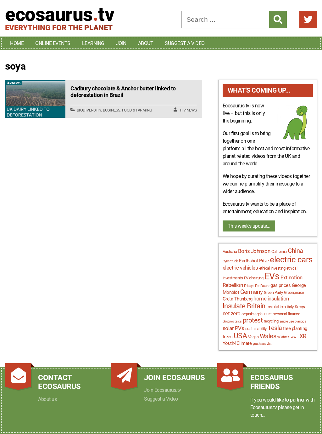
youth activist (262, 344)
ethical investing (272, 268)
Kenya (301, 307)
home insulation (271, 298)
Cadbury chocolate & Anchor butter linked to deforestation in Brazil (123, 92)
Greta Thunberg (238, 299)
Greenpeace (294, 292)
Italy (290, 307)
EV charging (254, 278)
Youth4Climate (237, 343)
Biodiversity (89, 110)
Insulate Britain (244, 306)
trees (228, 337)
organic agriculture (257, 313)
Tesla (275, 328)
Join (121, 43)
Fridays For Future (256, 286)
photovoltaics (232, 321)
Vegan (253, 336)
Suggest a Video (185, 43)
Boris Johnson (254, 251)
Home (17, 43)
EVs (272, 276)
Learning (93, 43)
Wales (268, 336)
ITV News (188, 110)
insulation (276, 307)
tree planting (295, 328)
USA (240, 336)
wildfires (283, 337)
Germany (251, 291)
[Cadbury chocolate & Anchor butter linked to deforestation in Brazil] (35, 99)
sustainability (256, 328)
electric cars (291, 259)
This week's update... (249, 226)
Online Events (52, 43)
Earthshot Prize (254, 261)
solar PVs (233, 328)
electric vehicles (240, 268)
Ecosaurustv (59, 14)
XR (303, 336)
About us (47, 399)
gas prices (280, 285)
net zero (232, 313)
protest (253, 320)
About (145, 43)
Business (111, 110)
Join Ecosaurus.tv (162, 390)
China (295, 250)
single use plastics (293, 321)
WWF (294, 337)
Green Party (273, 292)
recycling (271, 321)
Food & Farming (137, 110)
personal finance (286, 313)
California (279, 251)
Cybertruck (230, 261)
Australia (230, 251)
